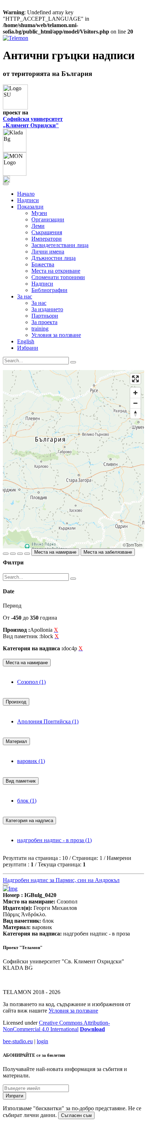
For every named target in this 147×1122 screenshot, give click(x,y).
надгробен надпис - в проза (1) (54, 840)
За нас (38, 303)
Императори (46, 239)
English (25, 341)
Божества (42, 264)
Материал (16, 741)
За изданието (47, 309)
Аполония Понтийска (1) (47, 721)
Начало (26, 194)
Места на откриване (55, 271)
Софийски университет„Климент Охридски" (33, 122)
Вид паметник (21, 781)
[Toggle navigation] (6, 184)
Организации (47, 219)
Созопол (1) (31, 682)
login (42, 1041)
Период (12, 606)
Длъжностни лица (53, 258)
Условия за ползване (56, 335)
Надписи (28, 200)
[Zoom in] (135, 393)
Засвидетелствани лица (59, 245)
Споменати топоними (58, 277)
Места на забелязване (107, 552)
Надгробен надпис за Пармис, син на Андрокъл (61, 880)
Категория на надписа (29, 820)
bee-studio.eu (18, 1041)
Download (92, 1029)
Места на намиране (55, 552)
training (40, 329)
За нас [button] (24, 296)
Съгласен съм (76, 1115)
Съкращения (46, 232)
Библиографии (49, 290)
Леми (38, 226)
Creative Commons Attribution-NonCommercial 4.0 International (56, 1026)
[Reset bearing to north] (135, 413)
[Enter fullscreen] (135, 379)
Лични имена (47, 252)
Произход (16, 702)
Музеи (39, 213)
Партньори (44, 316)
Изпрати (14, 1095)
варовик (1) (31, 761)
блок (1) (26, 801)
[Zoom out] (135, 403)
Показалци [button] (30, 207)
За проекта (44, 322)
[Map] (73, 459)
